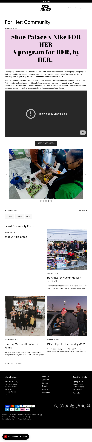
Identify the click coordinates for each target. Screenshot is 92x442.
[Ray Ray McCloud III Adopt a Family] (25, 316)
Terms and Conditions (24, 415)
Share (20, 216)
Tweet (10, 216)
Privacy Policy (36, 415)
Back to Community (14, 363)
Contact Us (46, 380)
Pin (29, 216)
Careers (45, 383)
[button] (15, 437)
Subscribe (76, 393)
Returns (45, 389)
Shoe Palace (12, 415)
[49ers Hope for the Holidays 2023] (67, 316)
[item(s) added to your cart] (80, 8)
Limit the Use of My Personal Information (15, 417)
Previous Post (12, 211)
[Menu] (7, 8)
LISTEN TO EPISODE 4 (46, 143)
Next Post (81, 211)
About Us (45, 377)
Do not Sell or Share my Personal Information (17, 419)
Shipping (45, 386)
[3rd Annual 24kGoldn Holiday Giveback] (67, 249)
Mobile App (46, 392)
